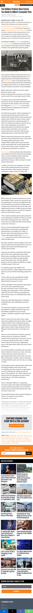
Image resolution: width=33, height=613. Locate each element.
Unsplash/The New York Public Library (9, 71)
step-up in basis (16, 105)
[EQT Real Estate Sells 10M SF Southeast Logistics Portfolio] (8, 567)
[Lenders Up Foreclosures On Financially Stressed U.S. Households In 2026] (8, 493)
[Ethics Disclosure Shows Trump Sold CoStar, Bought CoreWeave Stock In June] (24, 567)
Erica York (13, 436)
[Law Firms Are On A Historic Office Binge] (8, 511)
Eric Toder (19, 436)
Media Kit (4, 608)
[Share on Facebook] (20, 611)
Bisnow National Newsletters (12, 581)
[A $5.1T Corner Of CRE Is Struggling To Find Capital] (8, 548)
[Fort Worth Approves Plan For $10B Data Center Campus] (24, 548)
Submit (28, 453)
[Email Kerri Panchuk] (22, 16)
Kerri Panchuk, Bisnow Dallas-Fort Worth (11, 16)
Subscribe (29, 1)
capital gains (8, 80)
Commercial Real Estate (26, 5)
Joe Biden (18, 41)
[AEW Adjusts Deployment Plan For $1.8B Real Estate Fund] (24, 493)
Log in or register (16, 425)
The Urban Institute (10, 440)
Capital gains (12, 435)
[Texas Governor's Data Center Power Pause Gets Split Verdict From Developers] (8, 474)
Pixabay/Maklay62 (5, 195)
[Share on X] (12, 611)
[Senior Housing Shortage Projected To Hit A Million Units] (24, 529)
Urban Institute (14, 443)
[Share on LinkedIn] (4, 611)
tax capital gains (6, 43)
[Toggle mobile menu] (2, 2)
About (3, 605)
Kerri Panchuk (10, 432)
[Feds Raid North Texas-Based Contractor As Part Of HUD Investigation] (24, 511)
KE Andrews (12, 438)
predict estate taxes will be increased (16, 30)
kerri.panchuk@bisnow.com (23, 432)
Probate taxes (19, 438)
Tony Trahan (5, 152)
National (17, 5)
